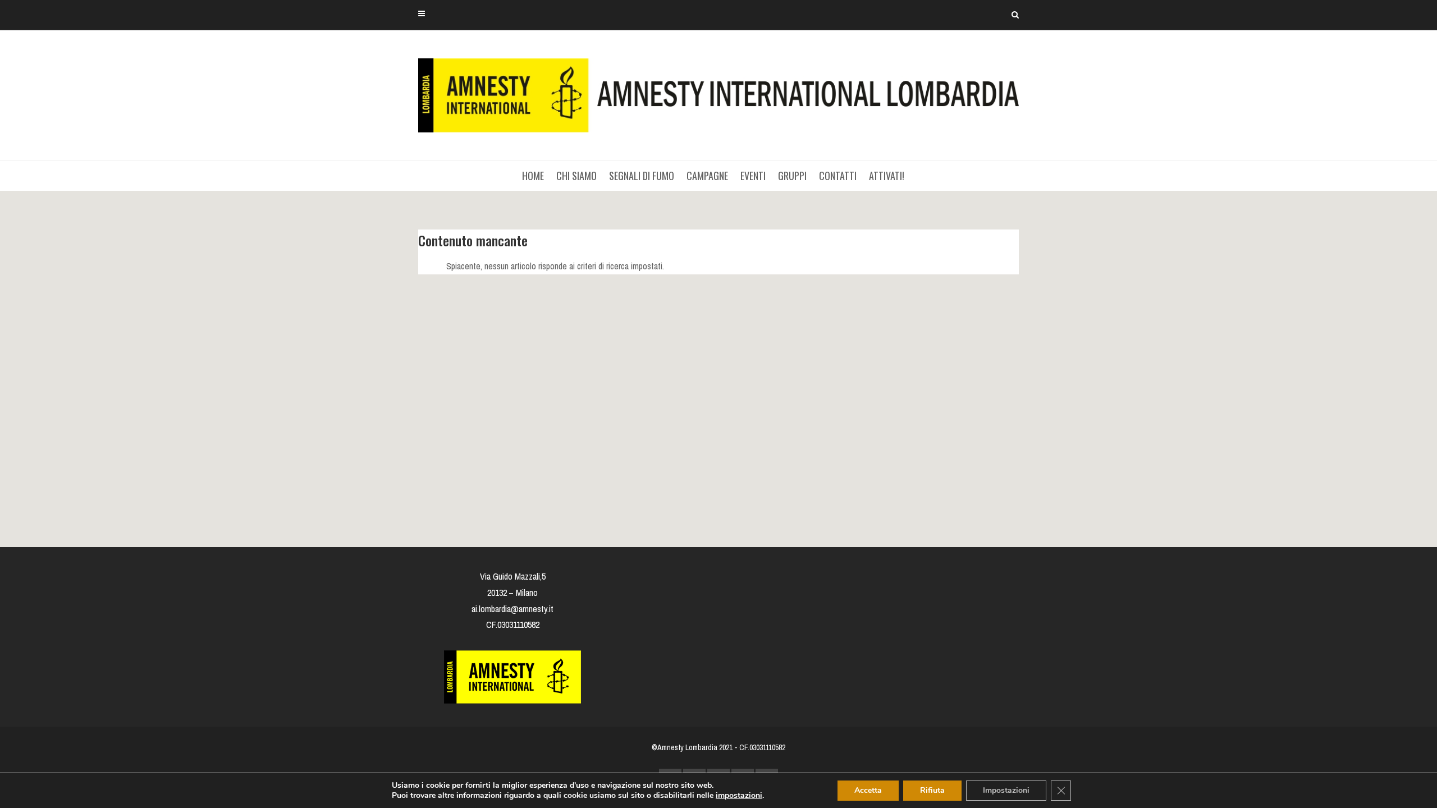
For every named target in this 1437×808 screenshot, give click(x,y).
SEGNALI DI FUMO (641, 175)
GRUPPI (792, 175)
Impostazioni (1006, 790)
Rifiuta (932, 790)
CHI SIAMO (576, 175)
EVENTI (753, 175)
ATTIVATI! (886, 175)
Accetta (868, 790)
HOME (533, 175)
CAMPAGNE (707, 175)
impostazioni (739, 796)
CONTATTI (838, 175)
